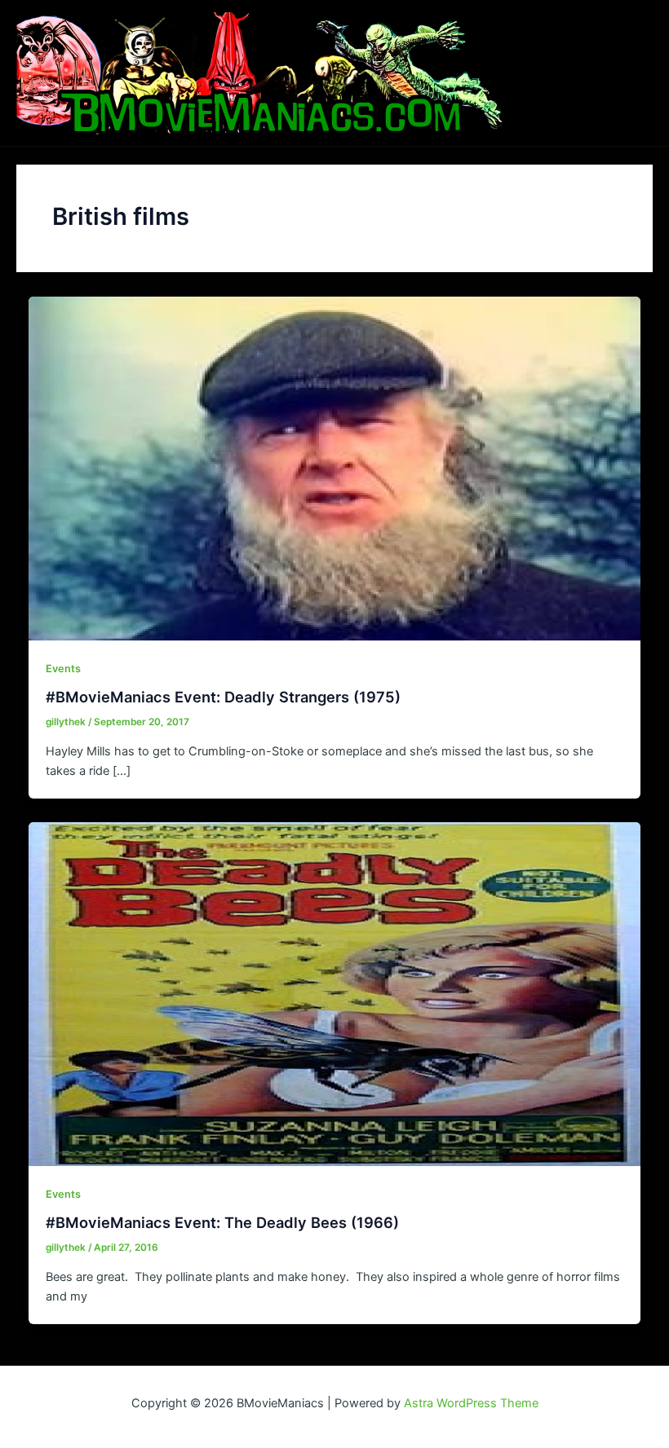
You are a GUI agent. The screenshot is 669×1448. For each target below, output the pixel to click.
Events (63, 668)
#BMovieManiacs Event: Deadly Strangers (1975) (223, 697)
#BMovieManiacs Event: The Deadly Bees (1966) (222, 1222)
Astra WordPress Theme (471, 1403)
